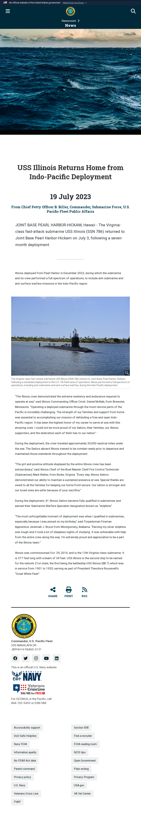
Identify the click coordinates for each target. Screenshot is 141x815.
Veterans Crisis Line (26, 793)
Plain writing (81, 768)
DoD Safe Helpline (25, 736)
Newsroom (69, 21)
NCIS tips (80, 752)
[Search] (133, 11)
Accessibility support (27, 727)
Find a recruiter (83, 736)
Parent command (24, 768)
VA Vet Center (82, 793)
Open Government (85, 760)
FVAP (17, 801)
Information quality (25, 752)
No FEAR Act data (25, 760)
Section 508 (81, 727)
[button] (75, 2)
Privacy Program (84, 777)
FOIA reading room (85, 744)
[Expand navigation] (8, 11)
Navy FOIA (20, 744)
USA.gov (79, 785)
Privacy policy (22, 777)
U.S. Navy (19, 785)
